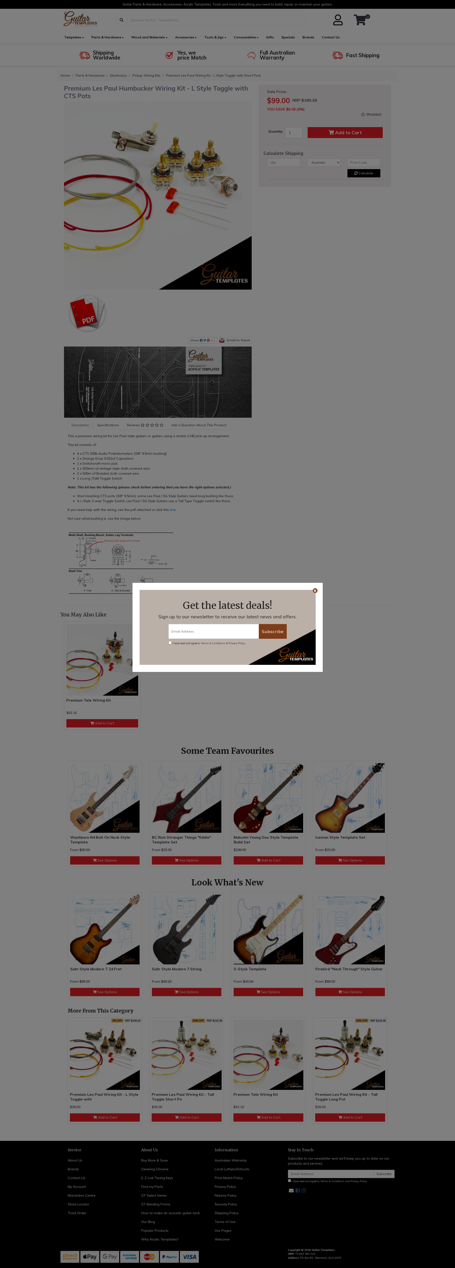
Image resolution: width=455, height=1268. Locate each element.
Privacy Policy (236, 643)
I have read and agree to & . (209, 643)
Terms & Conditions (213, 643)
